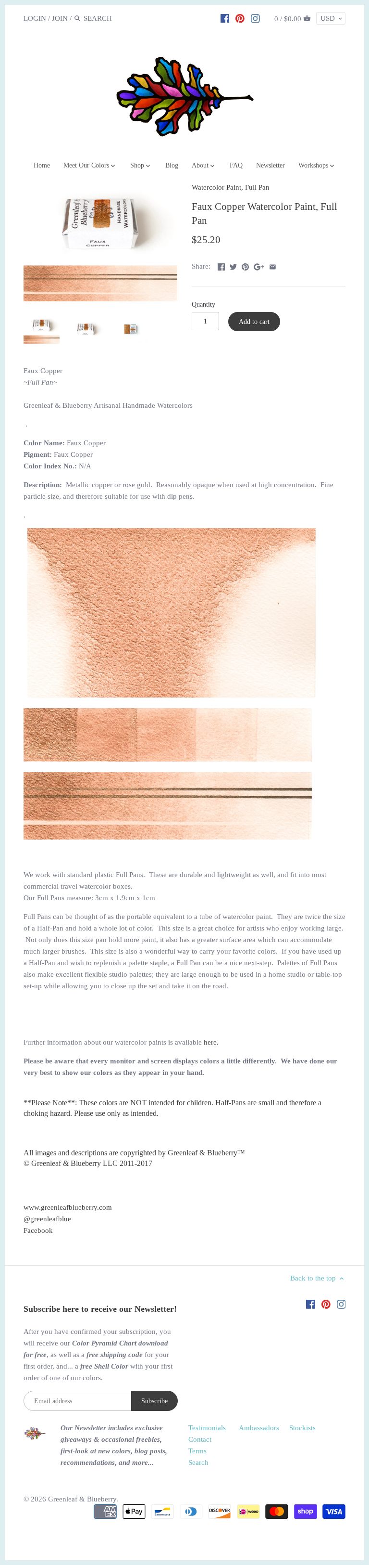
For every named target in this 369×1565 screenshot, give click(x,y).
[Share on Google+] (259, 265)
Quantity (203, 304)
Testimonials (207, 1428)
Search (198, 1462)
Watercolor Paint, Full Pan (231, 187)
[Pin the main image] (245, 265)
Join (60, 18)
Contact (199, 1439)
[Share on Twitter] (233, 265)
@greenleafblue (47, 1219)
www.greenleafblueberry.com (68, 1207)
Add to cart (254, 321)
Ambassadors (259, 1428)
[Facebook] (225, 18)
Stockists (302, 1428)
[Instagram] (255, 18)
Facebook (38, 1230)
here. (211, 1042)
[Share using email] (272, 265)
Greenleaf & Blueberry (82, 1499)
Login (35, 18)
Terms (197, 1451)
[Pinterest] (240, 18)
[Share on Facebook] (221, 265)
